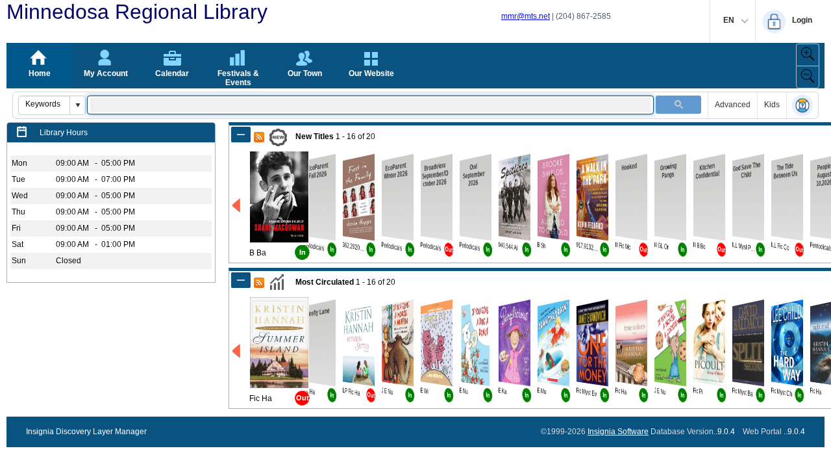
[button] (77, 105)
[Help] (802, 106)
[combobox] (44, 104)
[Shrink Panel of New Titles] (241, 134)
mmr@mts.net (525, 16)
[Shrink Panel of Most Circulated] (241, 280)
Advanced (732, 104)
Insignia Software (618, 431)
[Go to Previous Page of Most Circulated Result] (237, 351)
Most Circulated (324, 282)
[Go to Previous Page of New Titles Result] (237, 206)
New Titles (314, 136)
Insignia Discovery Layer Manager (86, 431)
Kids (772, 104)
